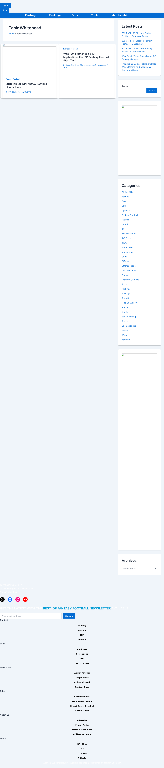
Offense (125, 261)
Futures (125, 219)
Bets (75, 15)
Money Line (127, 252)
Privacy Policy (82, 725)
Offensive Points (130, 270)
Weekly (125, 335)
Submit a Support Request (55, 762)
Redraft (125, 298)
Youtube (126, 339)
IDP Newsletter (129, 233)
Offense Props (129, 266)
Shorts (125, 312)
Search (125, 86)
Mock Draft (127, 247)
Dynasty (126, 210)
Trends (125, 321)
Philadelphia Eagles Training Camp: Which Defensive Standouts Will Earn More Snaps (139, 67)
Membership (120, 15)
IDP (123, 229)
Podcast (126, 275)
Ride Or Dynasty (129, 302)
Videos (125, 330)
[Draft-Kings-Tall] (139, 138)
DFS (124, 206)
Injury (124, 242)
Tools (94, 15)
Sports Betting (129, 316)
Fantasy (30, 15)
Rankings (55, 15)
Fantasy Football (13, 79)
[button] (5, 5)
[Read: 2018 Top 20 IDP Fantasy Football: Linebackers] (29, 59)
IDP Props (126, 238)
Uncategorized (129, 326)
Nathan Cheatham (8, 592)
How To (125, 224)
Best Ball (126, 196)
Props (124, 284)
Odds (124, 256)
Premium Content (130, 279)
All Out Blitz (127, 192)
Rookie (125, 307)
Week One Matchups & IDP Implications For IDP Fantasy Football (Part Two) (86, 57)
